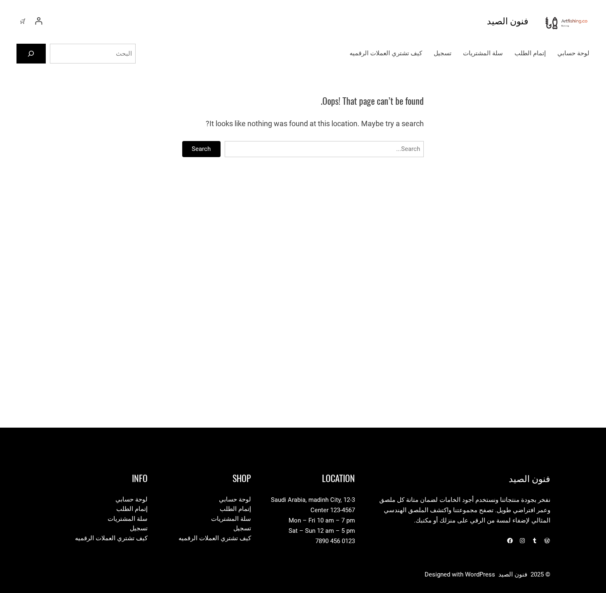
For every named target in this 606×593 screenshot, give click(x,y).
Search (201, 149)
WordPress (480, 574)
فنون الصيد (507, 20)
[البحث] (31, 54)
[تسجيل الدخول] (38, 21)
